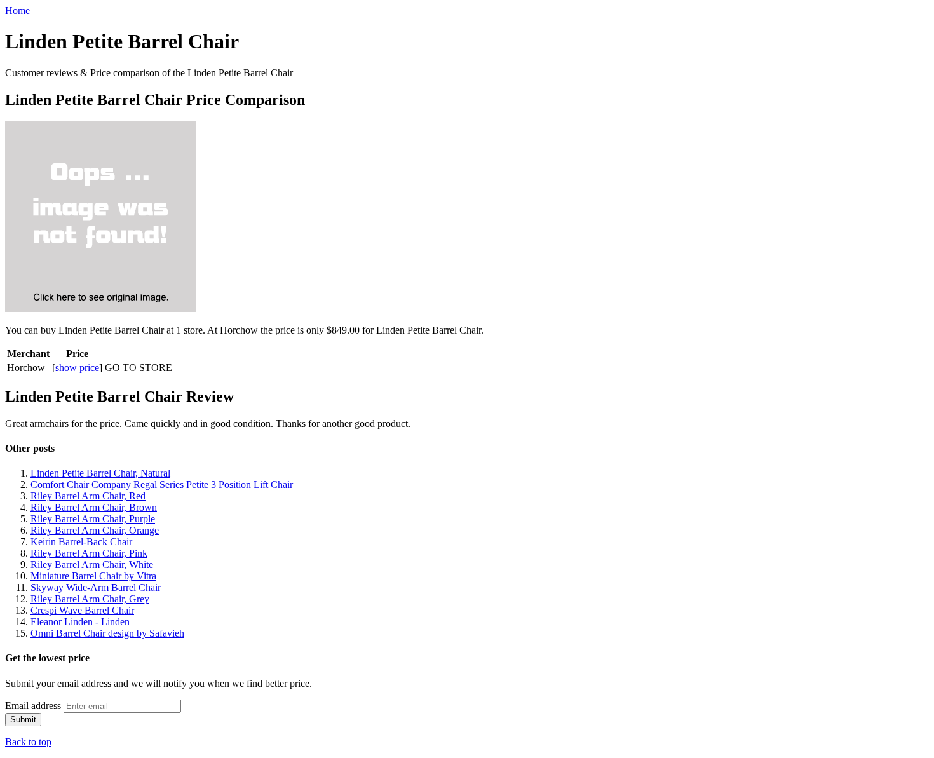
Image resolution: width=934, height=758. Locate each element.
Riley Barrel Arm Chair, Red (88, 496)
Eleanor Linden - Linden (80, 621)
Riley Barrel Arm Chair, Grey (89, 598)
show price (77, 367)
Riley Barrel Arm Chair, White (91, 564)
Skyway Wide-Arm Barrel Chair (95, 587)
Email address (33, 705)
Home (17, 10)
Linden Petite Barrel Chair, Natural (100, 473)
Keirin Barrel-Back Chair (81, 541)
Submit (23, 719)
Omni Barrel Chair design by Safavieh (107, 633)
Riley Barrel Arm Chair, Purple (92, 518)
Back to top (28, 741)
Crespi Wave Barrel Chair (82, 610)
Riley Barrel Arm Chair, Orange (94, 530)
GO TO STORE (138, 367)
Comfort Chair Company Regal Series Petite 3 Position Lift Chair (161, 484)
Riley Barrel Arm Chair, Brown (93, 507)
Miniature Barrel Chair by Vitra (93, 576)
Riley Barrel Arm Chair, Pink (88, 553)
